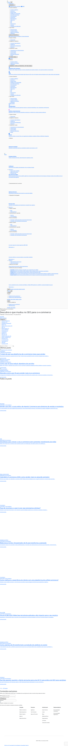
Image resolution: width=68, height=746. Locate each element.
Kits (11, 22)
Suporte (12, 215)
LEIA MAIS (2, 316)
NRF (3, 327)
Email (1, 697)
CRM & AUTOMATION (13, 35)
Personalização (13, 16)
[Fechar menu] (11, 2)
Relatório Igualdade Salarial (22, 745)
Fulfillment (12, 33)
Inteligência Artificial (6, 323)
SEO (11, 21)
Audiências (12, 44)
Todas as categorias (6, 320)
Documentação (13, 216)
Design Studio (13, 12)
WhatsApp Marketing (14, 54)
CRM (1, 318)
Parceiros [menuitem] (11, 169)
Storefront (12, 11)
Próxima (5, 688)
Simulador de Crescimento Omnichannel (18, 221)
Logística (4, 332)
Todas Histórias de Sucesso (15, 261)
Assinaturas (12, 17)
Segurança (12, 20)
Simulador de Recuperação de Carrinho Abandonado (21, 219)
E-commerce (5, 339)
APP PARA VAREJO (12, 57)
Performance (13, 23)
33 (3, 688)
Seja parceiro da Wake (14, 170)
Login (8, 289)
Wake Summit (5, 328)
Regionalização (13, 18)
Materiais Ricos (13, 211)
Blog (11, 210)
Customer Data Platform (15, 43)
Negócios (4, 333)
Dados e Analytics (6, 337)
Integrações (12, 39)
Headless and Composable (15, 82)
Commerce (4, 318)
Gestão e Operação (6, 336)
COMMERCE (11, 5)
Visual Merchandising (14, 14)
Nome (1, 695)
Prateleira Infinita (13, 31)
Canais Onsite (13, 51)
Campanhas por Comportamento (17, 50)
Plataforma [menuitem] (11, 3)
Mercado (4, 334)
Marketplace (5, 331)
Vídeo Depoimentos (14, 263)
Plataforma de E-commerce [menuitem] (14, 304)
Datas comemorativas (7, 325)
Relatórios (12, 47)
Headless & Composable (15, 13)
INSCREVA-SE (3, 698)
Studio (11, 55)
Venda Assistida (13, 29)
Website (1, 700)
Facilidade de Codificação (15, 26)
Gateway (12, 25)
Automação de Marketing (15, 45)
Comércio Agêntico (14, 9)
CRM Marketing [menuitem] (12, 305)
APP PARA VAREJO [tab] (28, 65)
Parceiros (4, 322)
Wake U (4, 324)
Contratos (15, 745)
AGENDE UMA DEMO (14, 289)
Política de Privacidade (8, 745)
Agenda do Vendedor (14, 32)
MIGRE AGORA (12, 103)
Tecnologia (5, 341)
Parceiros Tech (13, 173)
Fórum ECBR (5, 329)
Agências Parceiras (14, 172)
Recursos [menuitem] (11, 207)
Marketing (5, 338)
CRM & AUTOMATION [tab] (19, 65)
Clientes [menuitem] (10, 260)
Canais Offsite (13, 53)
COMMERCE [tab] (11, 65)
